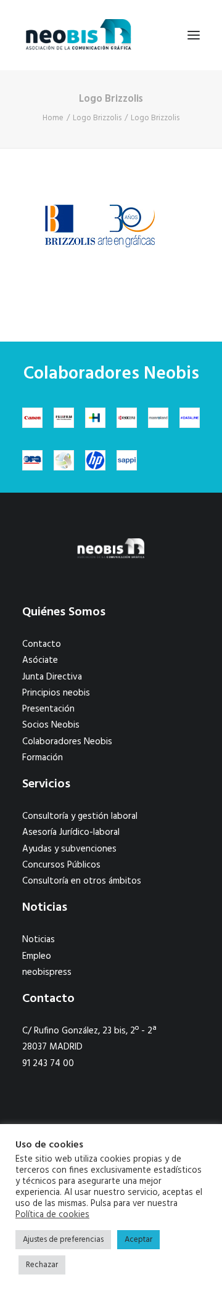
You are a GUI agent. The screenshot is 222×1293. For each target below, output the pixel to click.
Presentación (48, 709)
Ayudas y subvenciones (69, 849)
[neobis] (78, 35)
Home (53, 118)
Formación (42, 757)
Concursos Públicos (61, 865)
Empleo (36, 956)
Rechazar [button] (42, 1264)
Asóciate (40, 660)
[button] (193, 35)
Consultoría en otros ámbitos (81, 881)
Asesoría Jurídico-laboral (71, 832)
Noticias (38, 939)
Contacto (41, 644)
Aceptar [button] (138, 1239)
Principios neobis (56, 693)
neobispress (47, 972)
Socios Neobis (51, 725)
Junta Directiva (52, 677)
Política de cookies (52, 1215)
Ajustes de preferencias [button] (63, 1239)
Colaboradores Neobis (67, 741)
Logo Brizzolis (97, 118)
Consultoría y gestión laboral (80, 816)
